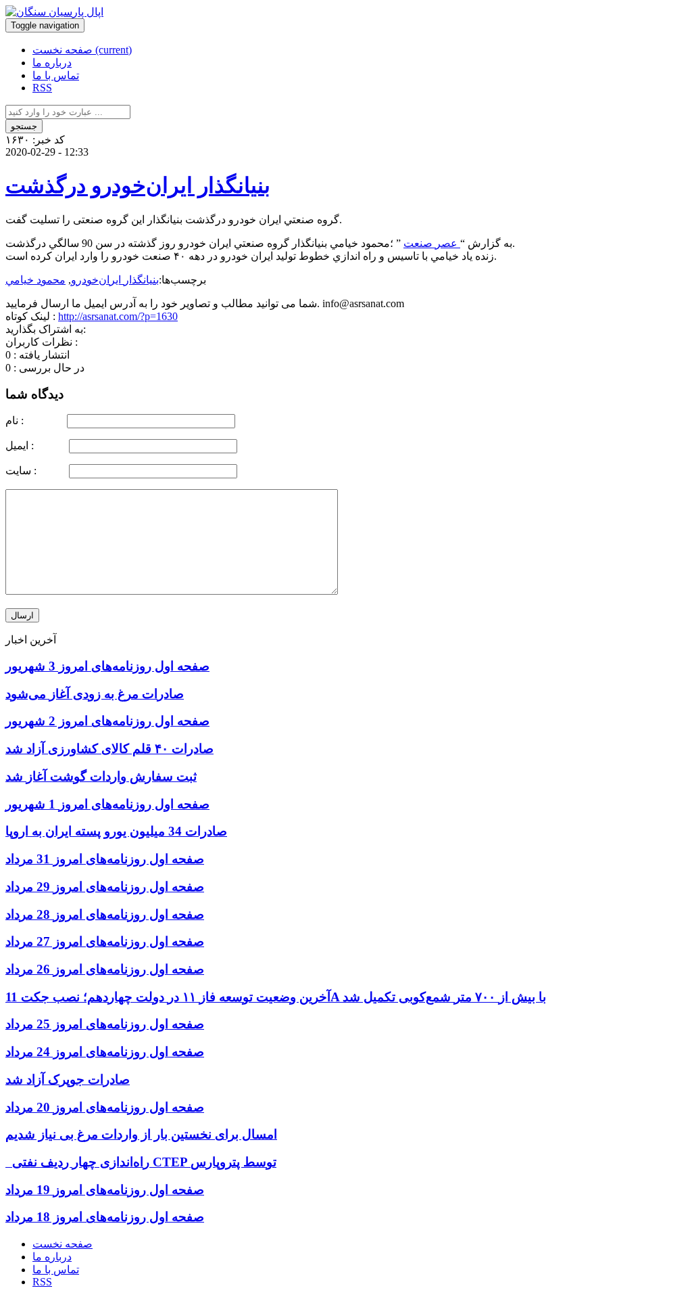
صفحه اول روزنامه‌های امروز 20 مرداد (104, 1107)
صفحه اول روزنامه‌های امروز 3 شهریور (107, 666)
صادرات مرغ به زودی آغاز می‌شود (94, 694)
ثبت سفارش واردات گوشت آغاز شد (101, 776)
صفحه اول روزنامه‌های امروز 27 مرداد (104, 941)
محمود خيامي (35, 280)
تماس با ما (55, 75)
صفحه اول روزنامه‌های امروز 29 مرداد (104, 887)
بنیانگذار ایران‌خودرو (115, 280)
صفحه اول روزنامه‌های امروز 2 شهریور (107, 721)
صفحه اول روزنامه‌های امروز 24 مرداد (104, 1052)
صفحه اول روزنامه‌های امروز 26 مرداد (104, 969)
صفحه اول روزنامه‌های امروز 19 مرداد (104, 1190)
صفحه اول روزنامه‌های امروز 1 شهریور (107, 804)
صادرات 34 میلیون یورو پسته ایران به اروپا (116, 831)
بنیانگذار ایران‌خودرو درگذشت (137, 185)
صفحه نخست (82, 49)
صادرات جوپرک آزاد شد (67, 1079)
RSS (42, 87)
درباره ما (52, 62)
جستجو (24, 126)
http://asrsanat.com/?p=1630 (118, 316)
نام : (34, 420)
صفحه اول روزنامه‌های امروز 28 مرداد (104, 914)
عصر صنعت (431, 243)
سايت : (35, 470)
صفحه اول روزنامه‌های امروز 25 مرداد (104, 1024)
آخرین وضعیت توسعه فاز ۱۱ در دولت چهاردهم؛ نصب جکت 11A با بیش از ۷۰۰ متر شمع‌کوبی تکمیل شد (275, 997)
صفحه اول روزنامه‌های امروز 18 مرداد (104, 1217)
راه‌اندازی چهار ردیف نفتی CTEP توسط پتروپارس (140, 1162)
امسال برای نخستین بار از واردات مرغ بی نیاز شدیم (141, 1134)
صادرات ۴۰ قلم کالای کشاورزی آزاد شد (109, 749)
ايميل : (35, 445)
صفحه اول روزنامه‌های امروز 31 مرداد (104, 859)
